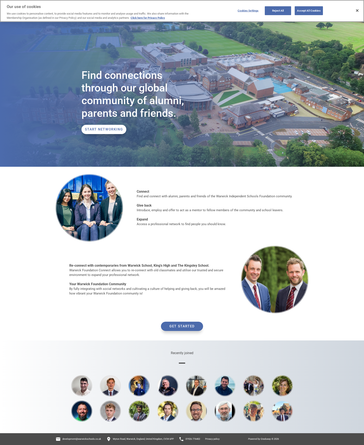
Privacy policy (212, 439)
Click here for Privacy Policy (148, 17)
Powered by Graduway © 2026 (263, 439)
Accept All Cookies (308, 10)
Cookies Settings (248, 10)
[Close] (357, 10)
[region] (182, 11)
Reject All (278, 10)
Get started (182, 326)
